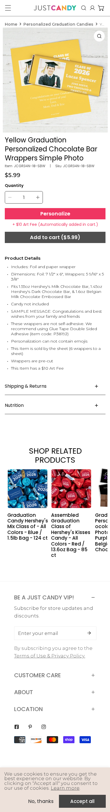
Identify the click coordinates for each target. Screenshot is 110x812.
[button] (101, 8)
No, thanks (41, 801)
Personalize (55, 213)
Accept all (82, 801)
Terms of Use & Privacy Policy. (49, 656)
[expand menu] (8, 8)
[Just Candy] (55, 7)
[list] (55, 80)
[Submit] (89, 632)
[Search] (83, 8)
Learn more (65, 788)
